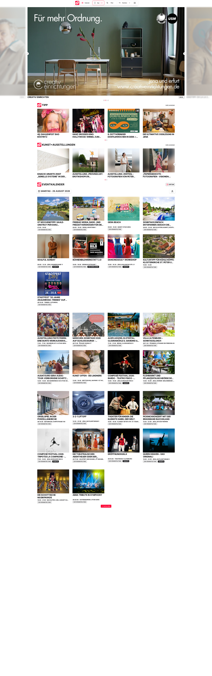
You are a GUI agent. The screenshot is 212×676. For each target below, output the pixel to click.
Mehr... (181, 97)
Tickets (55, 266)
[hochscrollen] (172, 191)
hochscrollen (106, 506)
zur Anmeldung (93, 266)
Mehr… (22, 97)
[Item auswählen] (103, 100)
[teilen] (39, 191)
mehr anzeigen (170, 105)
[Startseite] (77, 3)
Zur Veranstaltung (44, 229)
